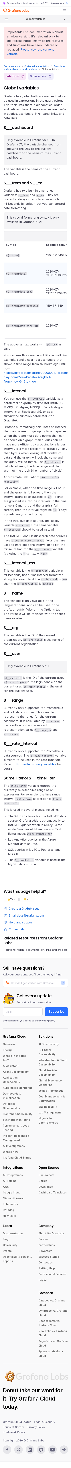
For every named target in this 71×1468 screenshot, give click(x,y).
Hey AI (42, 1279)
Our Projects (46, 1175)
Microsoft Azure (13, 1198)
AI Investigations (14, 1145)
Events (7, 1250)
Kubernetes (10, 1204)
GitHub (42, 1180)
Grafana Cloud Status (17, 1157)
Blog (6, 1239)
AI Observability (48, 1044)
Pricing (7, 1049)
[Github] (41, 1449)
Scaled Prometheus (50, 1090)
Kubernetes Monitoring (18, 1087)
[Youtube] (52, 1449)
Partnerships (46, 1245)
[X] (18, 1449)
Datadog (8, 1209)
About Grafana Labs (51, 1233)
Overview (9, 1044)
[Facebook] (7, 1449)
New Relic (9, 1215)
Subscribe (56, 1011)
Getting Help (46, 1268)
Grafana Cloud (36, 1398)
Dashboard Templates (52, 1192)
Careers (43, 1239)
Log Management (49, 1112)
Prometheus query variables (36, 764)
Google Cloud (11, 1192)
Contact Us (45, 1262)
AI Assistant (11, 1065)
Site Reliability (47, 1106)
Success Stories (48, 1256)
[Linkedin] (30, 1449)
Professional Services (52, 1274)
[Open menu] (64, 10)
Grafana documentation (36, 66)
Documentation (12, 66)
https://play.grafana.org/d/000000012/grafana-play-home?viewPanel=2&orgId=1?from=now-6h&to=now (37, 377)
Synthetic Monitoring (16, 1119)
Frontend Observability (17, 1113)
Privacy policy (47, 1020)
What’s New (10, 1151)
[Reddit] (64, 1449)
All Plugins (9, 1180)
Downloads (45, 1186)
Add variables (29, 69)
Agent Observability (16, 1071)
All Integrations (13, 1175)
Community (10, 1245)
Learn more (57, 3)
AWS (6, 1186)
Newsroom (45, 1250)
